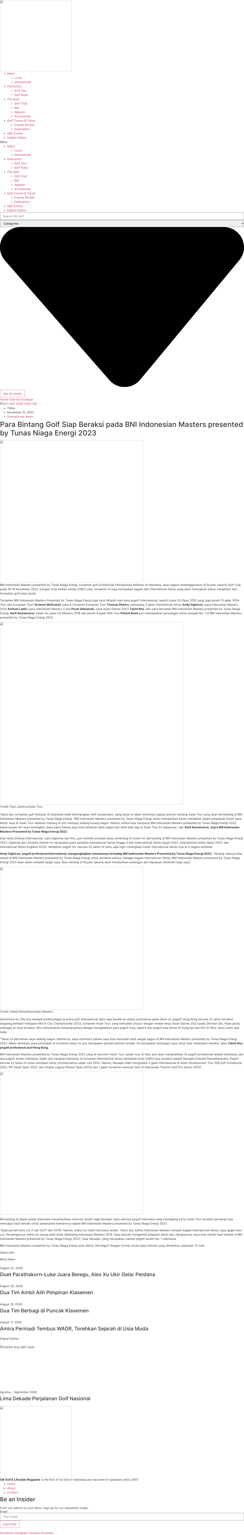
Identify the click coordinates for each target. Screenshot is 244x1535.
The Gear (13, 99)
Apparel (19, 112)
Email (3, 1511)
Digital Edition (16, 137)
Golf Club (20, 103)
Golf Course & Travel (21, 120)
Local (18, 77)
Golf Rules (21, 95)
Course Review (24, 125)
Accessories (22, 116)
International (22, 82)
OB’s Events (15, 133)
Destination (22, 129)
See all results (12, 393)
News (11, 73)
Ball (16, 107)
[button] (122, 142)
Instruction (14, 86)
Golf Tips (20, 90)
